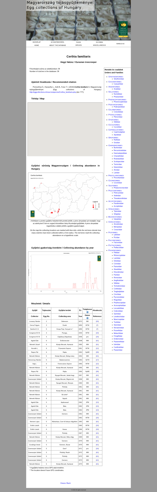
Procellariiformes (116, 175)
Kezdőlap (37, 42)
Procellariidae (119, 178)
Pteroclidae (118, 117)
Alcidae (117, 170)
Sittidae (117, 283)
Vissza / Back (65, 483)
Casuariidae (118, 84)
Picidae (117, 237)
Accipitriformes (115, 201)
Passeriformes (114, 250)
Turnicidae (118, 164)
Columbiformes (114, 110)
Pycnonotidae (119, 297)
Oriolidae (117, 261)
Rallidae (117, 140)
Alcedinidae (118, 224)
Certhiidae (118, 289)
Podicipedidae (119, 107)
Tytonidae (117, 211)
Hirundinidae (119, 272)
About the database (57, 45)
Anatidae (117, 89)
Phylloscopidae (119, 303)
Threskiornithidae (120, 198)
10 (97, 333)
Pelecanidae (118, 193)
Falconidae (118, 242)
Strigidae (117, 214)
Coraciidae (118, 230)
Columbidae (118, 112)
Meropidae (118, 227)
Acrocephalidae (120, 305)
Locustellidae (119, 308)
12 (97, 348)
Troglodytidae (119, 291)
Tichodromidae (119, 286)
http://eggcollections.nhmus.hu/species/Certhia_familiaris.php (53, 92)
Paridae (117, 275)
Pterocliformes (115, 115)
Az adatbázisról (57, 42)
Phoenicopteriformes (117, 100)
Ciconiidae (118, 183)
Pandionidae (118, 203)
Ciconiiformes (114, 180)
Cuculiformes (114, 125)
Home (36, 45)
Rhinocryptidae (119, 255)
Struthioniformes (115, 77)
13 (97, 402)
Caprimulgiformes (115, 130)
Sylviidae (117, 314)
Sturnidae (117, 325)
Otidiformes (113, 120)
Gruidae (117, 142)
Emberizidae (118, 339)
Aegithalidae (118, 280)
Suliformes (113, 185)
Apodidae (117, 135)
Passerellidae (119, 342)
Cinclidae (117, 294)
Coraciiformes (114, 222)
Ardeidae (117, 195)
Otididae (117, 122)
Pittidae (117, 252)
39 (97, 352)
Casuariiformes (114, 82)
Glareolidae (118, 167)
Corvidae (117, 264)
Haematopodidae (120, 153)
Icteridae (117, 344)
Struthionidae (119, 79)
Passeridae (118, 350)
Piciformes (112, 232)
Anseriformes (114, 87)
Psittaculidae (119, 247)
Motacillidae (118, 333)
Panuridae (118, 266)
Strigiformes (113, 209)
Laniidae (117, 258)
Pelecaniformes (115, 191)
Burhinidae (118, 148)
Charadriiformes (115, 145)
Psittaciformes (114, 245)
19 (97, 337)
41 (97, 340)
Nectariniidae (119, 328)
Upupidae (117, 219)
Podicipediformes (115, 105)
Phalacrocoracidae (121, 188)
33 (97, 321)
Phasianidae (118, 97)
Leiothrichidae (119, 316)
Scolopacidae (119, 161)
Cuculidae (118, 127)
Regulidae (118, 300)
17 (97, 360)
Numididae (118, 94)
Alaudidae (118, 269)
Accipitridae (118, 206)
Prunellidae (118, 330)
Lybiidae (117, 235)
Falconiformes (114, 240)
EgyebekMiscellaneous (99, 43)
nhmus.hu (120, 44)
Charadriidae (119, 156)
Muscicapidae (119, 319)
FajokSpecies (78, 43)
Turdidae (117, 322)
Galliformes (113, 92)
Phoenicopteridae (120, 102)
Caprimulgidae (119, 132)
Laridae (117, 173)
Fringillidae (118, 336)
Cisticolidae (118, 311)
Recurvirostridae (120, 150)
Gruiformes (113, 138)
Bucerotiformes (115, 217)
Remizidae (118, 277)
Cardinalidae (119, 347)
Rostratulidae (119, 159)
